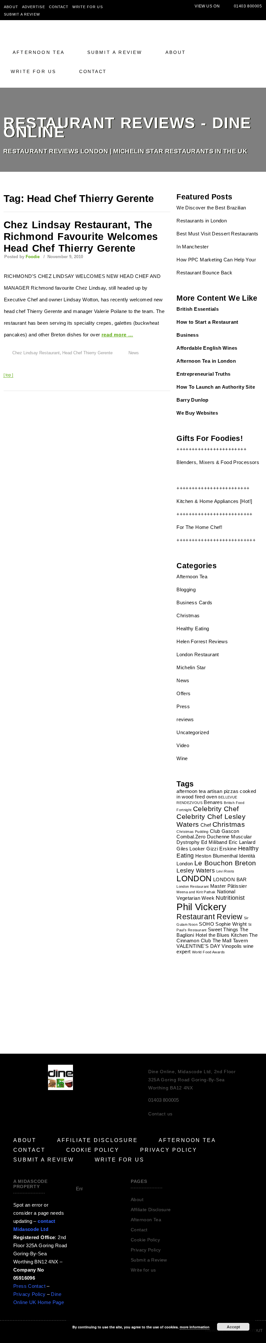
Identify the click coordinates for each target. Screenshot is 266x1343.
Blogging (186, 589)
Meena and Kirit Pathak (195, 892)
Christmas (188, 615)
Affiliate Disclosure (97, 1140)
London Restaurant (197, 654)
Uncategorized (192, 732)
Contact (59, 7)
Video (182, 745)
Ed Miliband (214, 842)
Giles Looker (190, 848)
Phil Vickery (201, 906)
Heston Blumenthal (216, 856)
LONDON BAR (230, 879)
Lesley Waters (195, 870)
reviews (185, 719)
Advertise (33, 7)
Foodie (33, 256)
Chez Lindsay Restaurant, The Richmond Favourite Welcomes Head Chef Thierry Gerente (81, 236)
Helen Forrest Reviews (202, 641)
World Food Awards (208, 952)
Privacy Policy (168, 1150)
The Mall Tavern (230, 940)
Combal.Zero (190, 836)
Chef (205, 825)
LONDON (194, 878)
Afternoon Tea (39, 52)
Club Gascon (224, 831)
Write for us (87, 7)
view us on (207, 6)
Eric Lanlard (242, 842)
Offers (183, 693)
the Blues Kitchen (228, 935)
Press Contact (29, 1286)
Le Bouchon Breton (225, 863)
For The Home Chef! (199, 527)
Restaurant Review (209, 916)
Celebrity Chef (216, 808)
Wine (182, 758)
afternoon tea (191, 791)
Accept (233, 1327)
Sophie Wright (231, 924)
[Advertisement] (217, 998)
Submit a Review (22, 14)
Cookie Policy (92, 1150)
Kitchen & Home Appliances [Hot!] (214, 501)
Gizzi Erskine (221, 848)
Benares (213, 802)
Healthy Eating (192, 628)
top (8, 375)
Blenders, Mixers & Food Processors (217, 462)
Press (183, 706)
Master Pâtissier (228, 886)
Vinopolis (232, 946)
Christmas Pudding (192, 832)
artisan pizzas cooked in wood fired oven (216, 793)
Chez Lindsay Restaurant (36, 352)
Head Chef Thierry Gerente (87, 352)
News (133, 352)
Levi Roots (225, 871)
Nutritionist (230, 897)
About (11, 7)
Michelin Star (191, 667)
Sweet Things (223, 929)
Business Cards (194, 602)
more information (195, 1326)
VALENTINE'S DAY (198, 946)
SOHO (206, 924)
